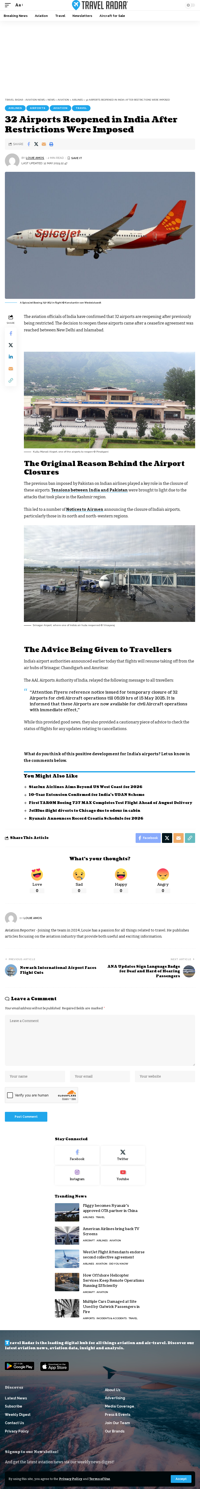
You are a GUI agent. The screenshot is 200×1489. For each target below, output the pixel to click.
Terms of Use (99, 1479)
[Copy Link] (11, 380)
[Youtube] (123, 1175)
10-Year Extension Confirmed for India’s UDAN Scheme (86, 794)
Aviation (60, 108)
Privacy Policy (70, 1479)
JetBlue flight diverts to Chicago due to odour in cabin (84, 810)
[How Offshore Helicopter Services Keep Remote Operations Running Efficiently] (67, 1282)
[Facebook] (77, 1155)
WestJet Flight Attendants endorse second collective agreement (114, 1255)
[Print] (51, 144)
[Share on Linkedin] (11, 357)
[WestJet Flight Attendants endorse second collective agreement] (67, 1259)
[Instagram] (77, 1175)
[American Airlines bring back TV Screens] (67, 1235)
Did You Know (118, 1263)
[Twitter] (123, 1155)
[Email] (43, 144)
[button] (181, 1479)
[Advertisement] (100, 57)
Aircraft (89, 1240)
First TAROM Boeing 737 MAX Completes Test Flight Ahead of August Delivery (110, 803)
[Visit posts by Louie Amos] (12, 160)
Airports (37, 108)
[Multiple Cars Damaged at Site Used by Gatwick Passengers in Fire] (67, 1308)
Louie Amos (35, 158)
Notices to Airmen (84, 509)
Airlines (15, 108)
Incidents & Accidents (112, 1318)
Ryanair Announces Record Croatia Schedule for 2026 (86, 818)
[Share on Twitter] (36, 144)
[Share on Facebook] (28, 144)
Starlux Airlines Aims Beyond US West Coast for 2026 (85, 787)
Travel (81, 108)
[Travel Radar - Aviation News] (100, 5)
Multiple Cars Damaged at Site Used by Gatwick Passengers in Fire (111, 1306)
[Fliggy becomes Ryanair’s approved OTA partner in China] (67, 1212)
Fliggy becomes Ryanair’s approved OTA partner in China (110, 1208)
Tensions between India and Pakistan (89, 490)
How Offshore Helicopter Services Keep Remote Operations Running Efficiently (113, 1280)
